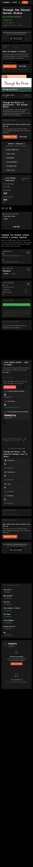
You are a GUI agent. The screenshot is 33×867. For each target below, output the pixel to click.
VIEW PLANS (22, 66)
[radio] (16, 149)
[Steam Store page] (10, 208)
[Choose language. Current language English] (19, 2)
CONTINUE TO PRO (9, 66)
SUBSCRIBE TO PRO (10, 137)
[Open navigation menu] (30, 2)
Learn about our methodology (17, 448)
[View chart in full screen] (4, 422)
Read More (6, 372)
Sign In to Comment (16, 663)
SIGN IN (25, 2)
